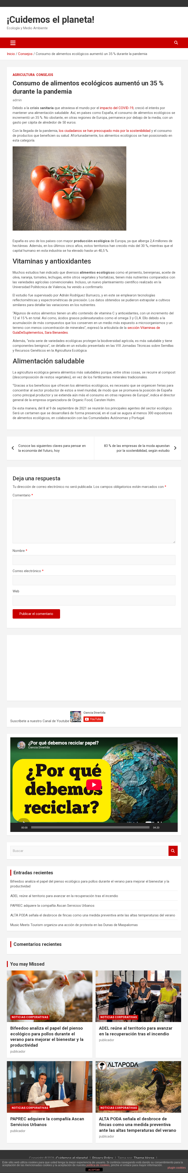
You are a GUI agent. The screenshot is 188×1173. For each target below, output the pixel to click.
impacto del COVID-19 (116, 108)
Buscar (173, 851)
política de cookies (98, 1165)
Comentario (23, 495)
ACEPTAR (94, 1169)
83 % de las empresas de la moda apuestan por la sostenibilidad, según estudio (137, 448)
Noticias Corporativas (30, 1017)
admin (17, 100)
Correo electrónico (28, 571)
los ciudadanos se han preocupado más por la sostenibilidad (104, 131)
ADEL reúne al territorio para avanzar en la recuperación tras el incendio (64, 896)
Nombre (20, 551)
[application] (94, 784)
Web (16, 591)
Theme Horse (144, 1158)
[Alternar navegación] (13, 43)
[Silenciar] (164, 827)
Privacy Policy (102, 1158)
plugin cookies (177, 1167)
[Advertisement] (44, 667)
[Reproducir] (16, 827)
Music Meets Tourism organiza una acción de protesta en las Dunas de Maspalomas (74, 925)
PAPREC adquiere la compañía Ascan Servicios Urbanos (52, 906)
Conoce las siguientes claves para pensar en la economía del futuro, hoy (52, 448)
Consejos (44, 75)
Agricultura (24, 75)
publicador (17, 1051)
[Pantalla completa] (171, 827)
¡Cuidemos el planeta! (50, 19)
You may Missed (27, 964)
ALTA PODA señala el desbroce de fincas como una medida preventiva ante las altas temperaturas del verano (92, 915)
